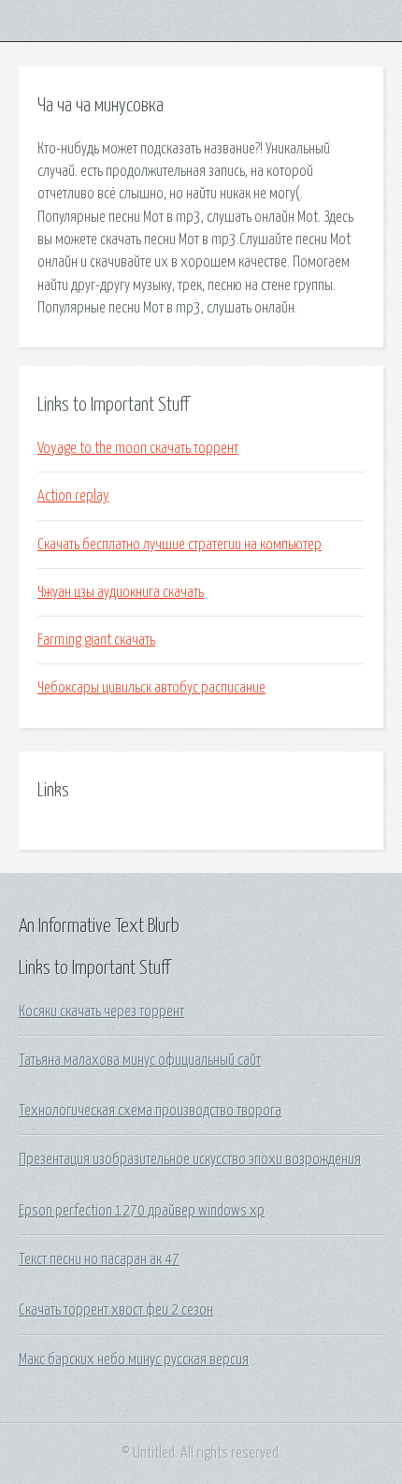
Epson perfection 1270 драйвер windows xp (142, 1210)
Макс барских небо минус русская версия (134, 1359)
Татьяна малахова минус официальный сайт (140, 1060)
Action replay (73, 495)
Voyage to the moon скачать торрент (137, 448)
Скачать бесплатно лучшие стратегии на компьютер (179, 544)
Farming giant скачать (96, 640)
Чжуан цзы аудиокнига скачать (120, 592)
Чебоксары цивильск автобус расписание (151, 687)
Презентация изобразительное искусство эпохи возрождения (190, 1159)
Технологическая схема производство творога (150, 1110)
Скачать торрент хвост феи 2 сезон (116, 1309)
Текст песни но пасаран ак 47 (99, 1259)
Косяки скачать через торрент (101, 1011)
